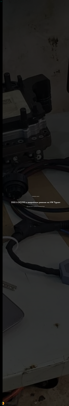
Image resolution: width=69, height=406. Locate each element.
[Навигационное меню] (1, 1)
